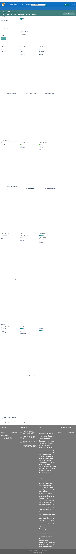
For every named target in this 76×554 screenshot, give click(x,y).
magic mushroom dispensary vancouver (45, 485)
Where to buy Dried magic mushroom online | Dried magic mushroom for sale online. (29, 432)
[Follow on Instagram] (4, 438)
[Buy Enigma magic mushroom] (26, 22)
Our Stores (35, 550)
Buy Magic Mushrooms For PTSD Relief (30, 442)
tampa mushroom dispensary (45, 534)
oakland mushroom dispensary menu (47, 525)
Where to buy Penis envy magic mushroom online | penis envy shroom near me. (29, 437)
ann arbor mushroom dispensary (46, 431)
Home (11, 4)
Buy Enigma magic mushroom (25, 31)
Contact (23, 4)
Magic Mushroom (4, 20)
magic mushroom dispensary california (47, 454)
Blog (29, 4)
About (19, 4)
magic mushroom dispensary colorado (46, 460)
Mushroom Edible (4, 25)
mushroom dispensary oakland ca (48, 504)
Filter (3, 38)
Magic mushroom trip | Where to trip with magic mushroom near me (30, 446)
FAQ (27, 4)
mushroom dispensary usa (44, 516)
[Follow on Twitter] (6, 438)
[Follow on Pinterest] (11, 438)
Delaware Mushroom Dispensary (49, 443)
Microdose (3, 22)
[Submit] (46, 5)
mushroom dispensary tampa (47, 514)
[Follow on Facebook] (2, 438)
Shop (15, 4)
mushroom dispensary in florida (47, 500)
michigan (47, 487)
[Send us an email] (8, 438)
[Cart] (74, 4)
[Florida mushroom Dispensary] (5, 4)
